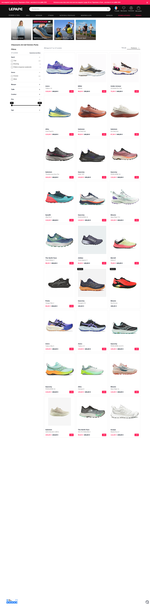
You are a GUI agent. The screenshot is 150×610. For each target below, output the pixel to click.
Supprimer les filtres (35, 52)
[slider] (12, 105)
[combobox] (68, 9)
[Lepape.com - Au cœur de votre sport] (17, 9)
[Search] (108, 9)
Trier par (124, 47)
